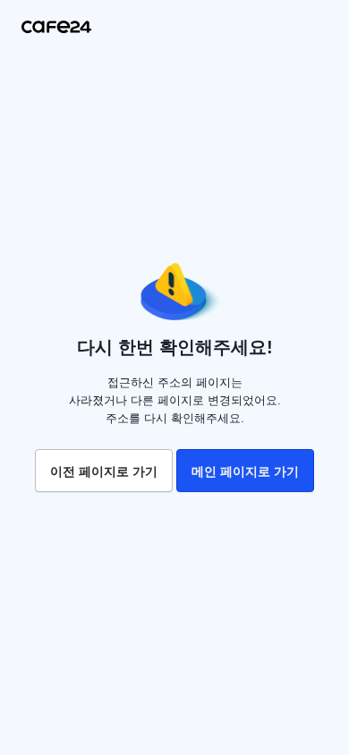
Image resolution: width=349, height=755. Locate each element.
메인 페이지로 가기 (245, 471)
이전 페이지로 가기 (103, 471)
